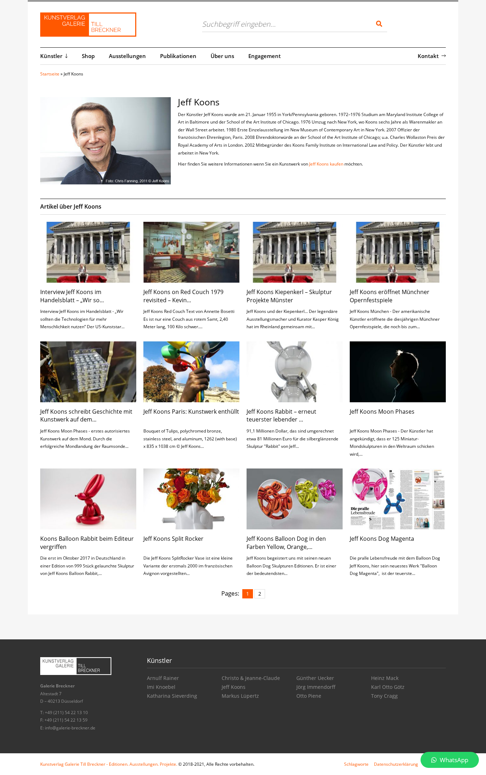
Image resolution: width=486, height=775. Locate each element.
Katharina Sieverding (172, 695)
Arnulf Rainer (163, 678)
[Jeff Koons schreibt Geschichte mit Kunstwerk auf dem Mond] (88, 371)
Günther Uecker (315, 678)
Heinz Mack (384, 678)
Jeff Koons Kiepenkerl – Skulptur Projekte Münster (289, 296)
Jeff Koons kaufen (326, 164)
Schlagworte (356, 764)
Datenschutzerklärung (396, 764)
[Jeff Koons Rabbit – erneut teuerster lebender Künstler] (295, 371)
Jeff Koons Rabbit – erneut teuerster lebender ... (281, 415)
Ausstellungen (127, 55)
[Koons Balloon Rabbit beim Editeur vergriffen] (88, 498)
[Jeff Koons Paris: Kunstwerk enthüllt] (191, 371)
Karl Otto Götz (388, 687)
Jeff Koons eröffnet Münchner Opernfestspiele (389, 296)
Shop (88, 55)
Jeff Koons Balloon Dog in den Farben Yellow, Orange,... (286, 542)
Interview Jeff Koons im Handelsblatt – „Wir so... (72, 296)
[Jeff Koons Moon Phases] (398, 371)
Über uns (222, 55)
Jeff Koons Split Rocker (173, 539)
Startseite (49, 74)
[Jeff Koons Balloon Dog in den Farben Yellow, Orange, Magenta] (295, 498)
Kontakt (428, 55)
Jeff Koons (233, 687)
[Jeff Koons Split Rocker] (191, 498)
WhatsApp (453, 760)
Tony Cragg (384, 695)
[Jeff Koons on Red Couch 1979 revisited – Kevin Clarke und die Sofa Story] (191, 251)
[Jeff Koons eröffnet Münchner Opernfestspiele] (398, 251)
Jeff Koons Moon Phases (382, 411)
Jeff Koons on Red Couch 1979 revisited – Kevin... (183, 296)
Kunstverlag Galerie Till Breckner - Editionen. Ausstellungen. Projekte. (108, 764)
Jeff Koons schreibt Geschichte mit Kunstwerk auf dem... (86, 415)
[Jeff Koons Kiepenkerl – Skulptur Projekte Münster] (295, 251)
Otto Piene (308, 695)
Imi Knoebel (161, 687)
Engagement (264, 55)
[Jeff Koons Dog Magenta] (398, 498)
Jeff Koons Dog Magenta (382, 539)
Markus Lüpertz (240, 695)
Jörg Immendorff (316, 687)
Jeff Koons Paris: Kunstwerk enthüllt (191, 411)
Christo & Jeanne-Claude (251, 678)
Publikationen (178, 55)
